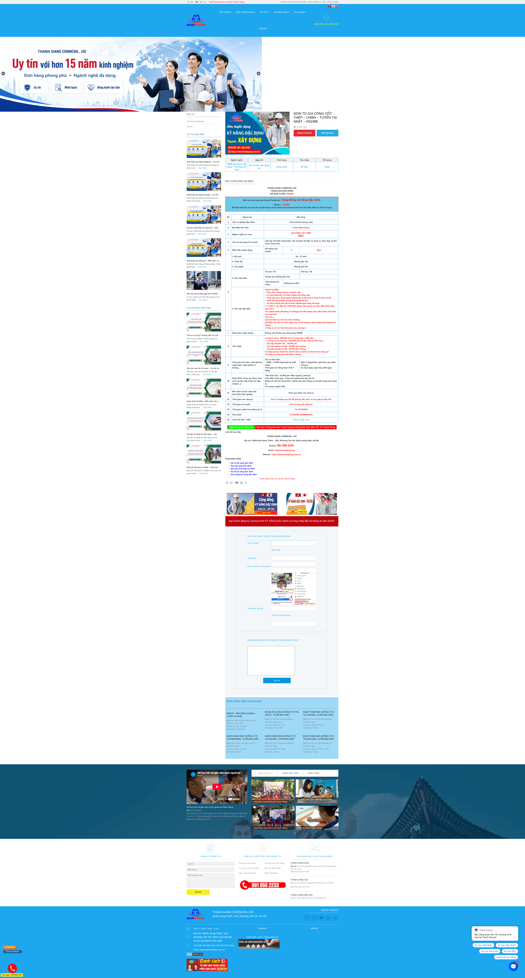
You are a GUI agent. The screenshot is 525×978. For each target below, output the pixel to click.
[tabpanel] (273, 805)
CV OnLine (299, 12)
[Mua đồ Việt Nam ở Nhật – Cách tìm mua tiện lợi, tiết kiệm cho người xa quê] (204, 454)
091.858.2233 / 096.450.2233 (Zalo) (218, 945)
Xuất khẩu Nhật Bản (195, 121)
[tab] (265, 773)
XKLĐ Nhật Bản (271, 873)
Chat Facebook (12, 951)
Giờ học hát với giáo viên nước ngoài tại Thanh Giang (210, 807)
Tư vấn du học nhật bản (249, 868)
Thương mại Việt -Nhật (274, 863)
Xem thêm (202, 168)
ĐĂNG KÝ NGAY (304, 133)
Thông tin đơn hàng (247, 863)
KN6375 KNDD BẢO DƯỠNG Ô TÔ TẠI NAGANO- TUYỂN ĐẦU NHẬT (280, 737)
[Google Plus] (192, 2)
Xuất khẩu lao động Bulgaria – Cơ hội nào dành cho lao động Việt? (203, 163)
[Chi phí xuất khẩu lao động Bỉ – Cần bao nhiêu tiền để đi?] (204, 214)
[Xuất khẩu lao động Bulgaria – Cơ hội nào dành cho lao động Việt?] (204, 148)
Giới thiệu (224, 12)
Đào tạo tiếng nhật (273, 868)
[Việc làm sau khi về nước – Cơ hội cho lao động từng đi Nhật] (204, 355)
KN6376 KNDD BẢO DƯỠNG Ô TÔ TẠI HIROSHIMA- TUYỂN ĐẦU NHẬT (243, 737)
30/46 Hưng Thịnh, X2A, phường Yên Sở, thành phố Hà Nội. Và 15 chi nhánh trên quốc (212, 937)
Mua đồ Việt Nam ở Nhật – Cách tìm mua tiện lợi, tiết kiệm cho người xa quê (204, 468)
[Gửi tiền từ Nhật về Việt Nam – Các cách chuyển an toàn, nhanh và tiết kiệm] (204, 421)
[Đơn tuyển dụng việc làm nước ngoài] (131, 74)
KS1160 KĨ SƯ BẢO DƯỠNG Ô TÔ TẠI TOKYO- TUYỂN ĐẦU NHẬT (282, 713)
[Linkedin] (201, 2)
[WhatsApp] (205, 2)
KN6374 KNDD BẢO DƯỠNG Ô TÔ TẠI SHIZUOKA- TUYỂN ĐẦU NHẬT (318, 737)
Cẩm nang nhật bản (247, 873)
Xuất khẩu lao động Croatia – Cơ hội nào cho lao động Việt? (202, 196)
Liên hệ (262, 29)
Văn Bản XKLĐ (281, 12)
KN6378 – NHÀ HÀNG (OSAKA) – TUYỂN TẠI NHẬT (241, 714)
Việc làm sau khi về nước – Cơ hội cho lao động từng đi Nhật (203, 369)
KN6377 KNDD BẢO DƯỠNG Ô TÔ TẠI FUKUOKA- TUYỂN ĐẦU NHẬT (318, 713)
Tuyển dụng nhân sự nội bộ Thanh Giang (226, 2)
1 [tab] (295, 833)
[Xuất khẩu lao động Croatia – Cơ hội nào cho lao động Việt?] (204, 181)
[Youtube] (197, 2)
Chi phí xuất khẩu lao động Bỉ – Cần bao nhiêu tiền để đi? (202, 229)
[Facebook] (188, 2)
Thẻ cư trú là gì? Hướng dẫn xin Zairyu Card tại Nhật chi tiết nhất (203, 336)
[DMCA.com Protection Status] (195, 954)
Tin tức (264, 12)
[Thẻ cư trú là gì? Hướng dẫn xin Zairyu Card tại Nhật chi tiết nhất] (204, 322)
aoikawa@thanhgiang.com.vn (212, 950)
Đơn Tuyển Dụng (244, 12)
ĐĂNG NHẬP (332, 2)
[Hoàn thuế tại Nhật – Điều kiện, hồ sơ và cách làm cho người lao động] (204, 388)
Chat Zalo (9, 947)
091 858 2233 (328, 133)
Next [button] (258, 74)
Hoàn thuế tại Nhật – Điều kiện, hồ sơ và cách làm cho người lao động (203, 402)
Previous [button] (3, 74)
